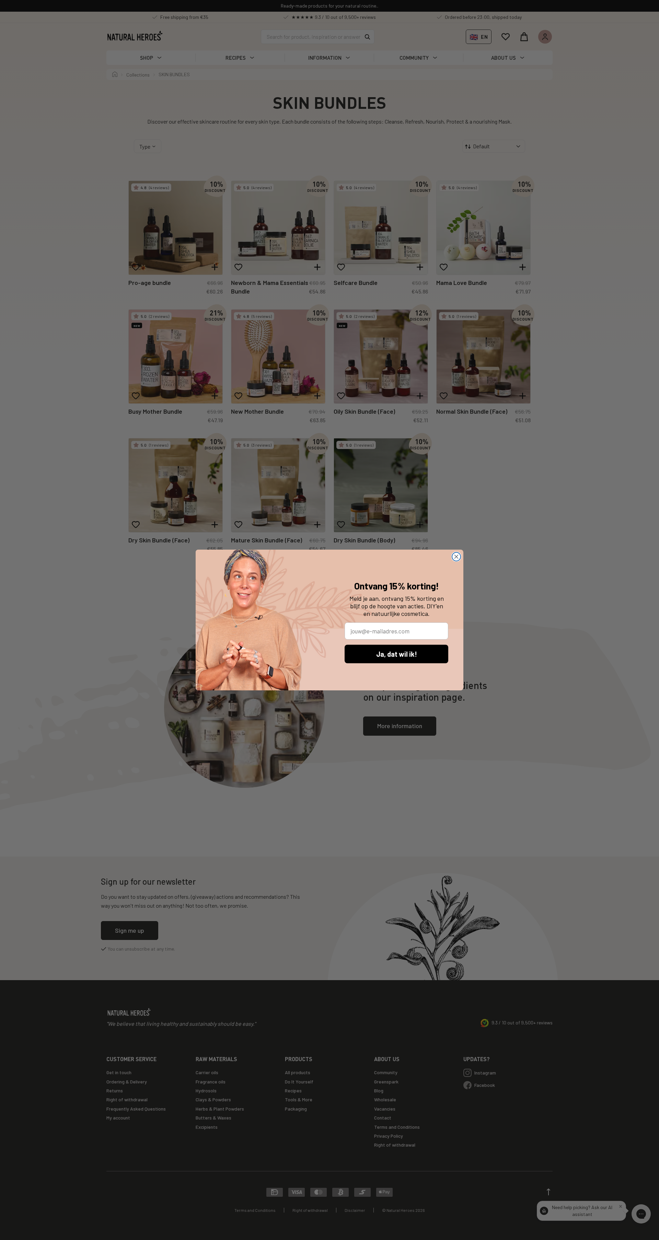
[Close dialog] (456, 556)
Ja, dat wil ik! (396, 654)
